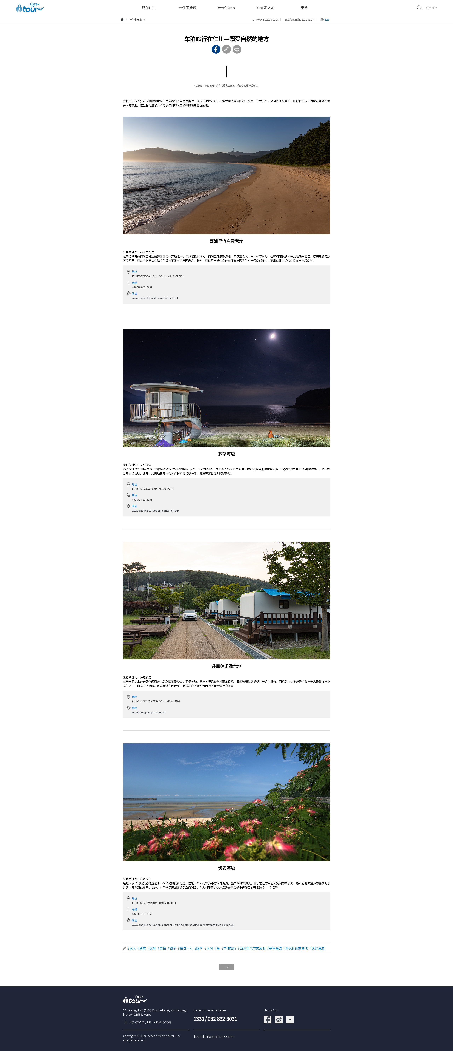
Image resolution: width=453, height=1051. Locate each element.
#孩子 (172, 948)
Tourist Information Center (214, 1036)
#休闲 (208, 948)
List (226, 967)
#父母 (152, 948)
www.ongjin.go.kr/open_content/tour (155, 510)
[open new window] (267, 1018)
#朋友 (141, 948)
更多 (304, 7)
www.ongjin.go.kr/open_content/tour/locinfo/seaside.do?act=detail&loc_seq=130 (183, 925)
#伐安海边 (316, 948)
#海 (217, 948)
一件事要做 (187, 7)
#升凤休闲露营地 (295, 948)
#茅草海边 (274, 948)
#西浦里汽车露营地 (251, 948)
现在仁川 (149, 7)
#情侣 (162, 948)
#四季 (198, 948)
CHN (430, 7)
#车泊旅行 (228, 948)
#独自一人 (185, 948)
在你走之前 (265, 7)
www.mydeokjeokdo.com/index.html (155, 298)
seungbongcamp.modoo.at (149, 712)
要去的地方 (226, 7)
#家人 (131, 948)
